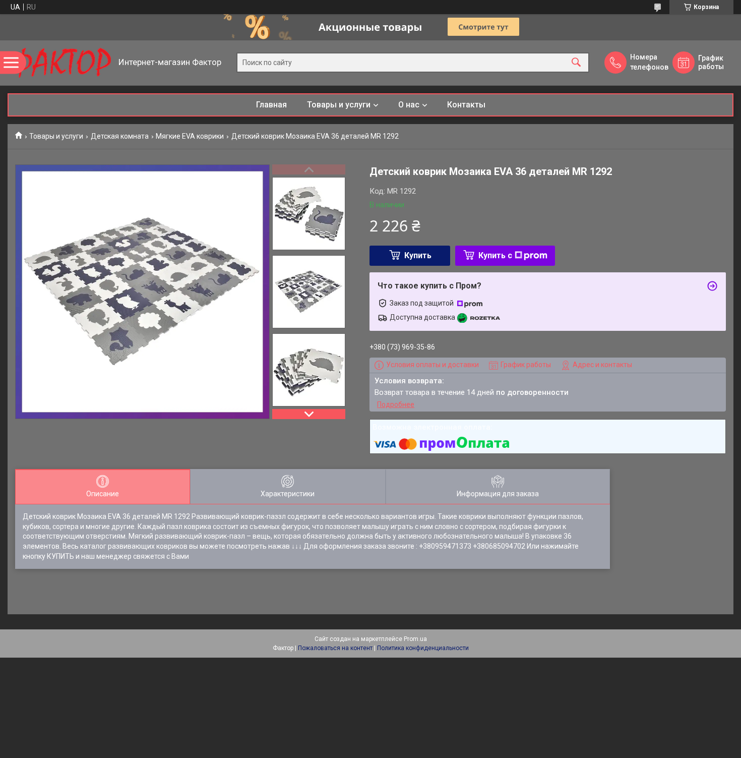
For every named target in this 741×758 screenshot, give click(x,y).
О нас (408, 104)
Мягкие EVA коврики (190, 136)
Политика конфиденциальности (423, 648)
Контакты (466, 104)
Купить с (495, 255)
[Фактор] (60, 63)
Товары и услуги (339, 104)
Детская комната (120, 136)
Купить (417, 255)
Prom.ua (415, 639)
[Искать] (576, 62)
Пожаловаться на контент (335, 648)
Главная (271, 104)
